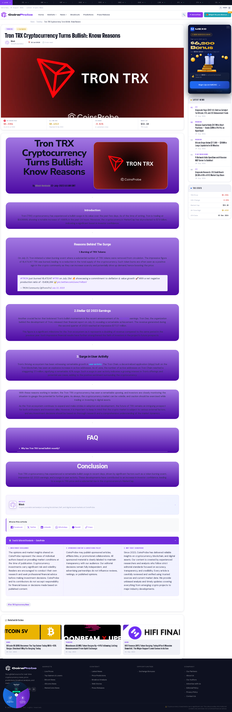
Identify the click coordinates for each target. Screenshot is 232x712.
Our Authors (191, 680)
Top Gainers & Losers (53, 675)
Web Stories (97, 684)
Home (41, 15)
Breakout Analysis (99, 680)
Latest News (97, 671)
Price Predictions (99, 675)
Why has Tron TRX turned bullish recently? (40, 448)
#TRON (24, 278)
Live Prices (49, 671)
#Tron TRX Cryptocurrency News (18, 605)
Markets (51, 15)
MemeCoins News (52, 688)
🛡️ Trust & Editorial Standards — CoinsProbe (92, 540)
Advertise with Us (193, 684)
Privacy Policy (192, 692)
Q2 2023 (124, 318)
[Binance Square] (229, 8)
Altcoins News (50, 684)
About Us (190, 675)
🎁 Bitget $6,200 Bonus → (217, 15)
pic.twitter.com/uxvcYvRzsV (72, 282)
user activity (95, 364)
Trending (39, 22)
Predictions (88, 15)
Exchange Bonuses (147, 671)
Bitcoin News (50, 680)
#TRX (56, 278)
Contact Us (191, 696)
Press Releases (98, 688)
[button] (92, 448)
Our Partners (191, 671)
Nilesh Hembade (42, 185)
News (62, 15)
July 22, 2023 (58, 288)
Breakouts (75, 15)
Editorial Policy (192, 688)
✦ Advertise (195, 15)
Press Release (103, 15)
